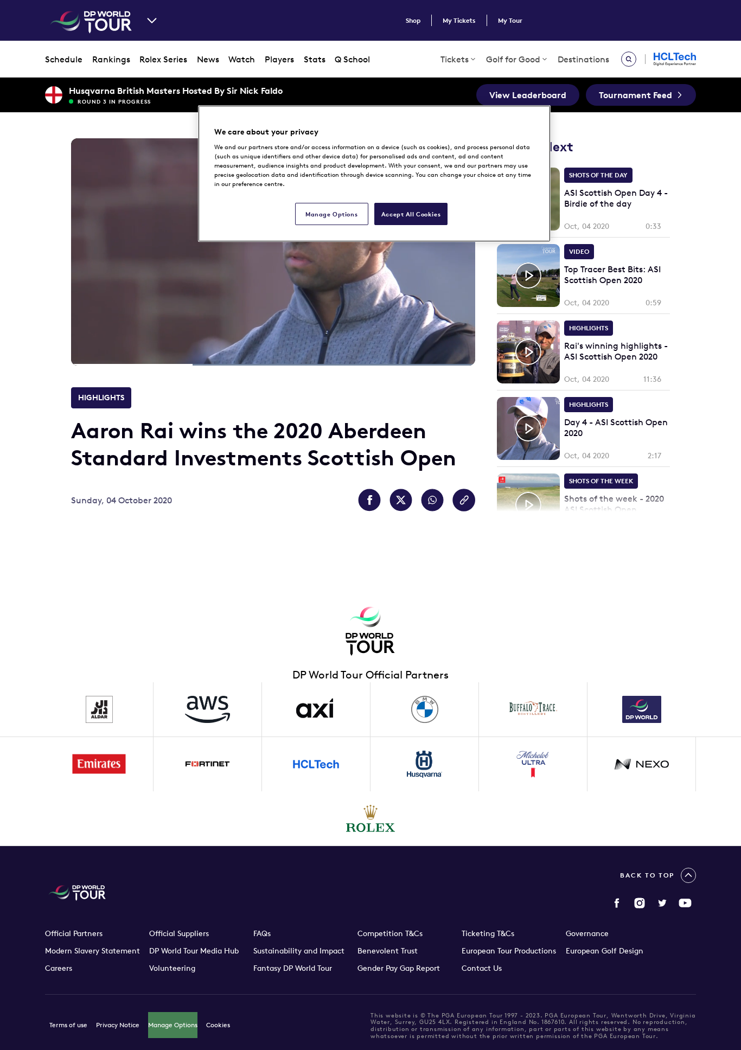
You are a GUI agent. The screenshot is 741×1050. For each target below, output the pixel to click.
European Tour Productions (509, 951)
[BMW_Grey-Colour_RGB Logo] (424, 709)
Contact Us (482, 968)
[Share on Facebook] (369, 500)
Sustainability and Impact (298, 951)
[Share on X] (400, 500)
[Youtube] (685, 903)
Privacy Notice (117, 1025)
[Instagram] (639, 903)
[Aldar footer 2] (99, 709)
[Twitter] (662, 903)
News (208, 59)
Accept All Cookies (410, 214)
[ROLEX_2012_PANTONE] (370, 818)
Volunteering (172, 968)
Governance (587, 933)
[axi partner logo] (316, 709)
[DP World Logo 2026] (641, 709)
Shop (413, 20)
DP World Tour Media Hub (194, 951)
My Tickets (459, 20)
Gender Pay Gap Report (398, 968)
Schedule (63, 59)
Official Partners (74, 933)
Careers (58, 968)
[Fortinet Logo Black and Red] (208, 764)
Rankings (111, 59)
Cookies (218, 1025)
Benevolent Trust (387, 951)
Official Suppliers (179, 933)
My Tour (510, 20)
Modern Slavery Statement (92, 951)
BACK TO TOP (647, 875)
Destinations (583, 59)
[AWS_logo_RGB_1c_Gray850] (208, 709)
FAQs (262, 933)
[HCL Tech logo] (316, 764)
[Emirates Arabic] (99, 764)
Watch (241, 59)
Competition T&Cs (390, 933)
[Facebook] (617, 903)
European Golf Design (604, 951)
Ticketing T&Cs (488, 933)
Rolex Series (163, 59)
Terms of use (68, 1025)
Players (279, 59)
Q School (352, 59)
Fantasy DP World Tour (292, 968)
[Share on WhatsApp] (432, 500)
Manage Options (172, 1025)
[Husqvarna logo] (424, 764)
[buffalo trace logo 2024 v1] (533, 709)
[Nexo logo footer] (641, 764)
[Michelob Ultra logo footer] (533, 764)
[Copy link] (463, 500)
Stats (314, 59)
